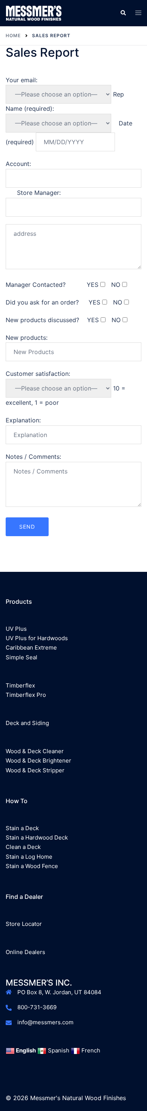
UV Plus (16, 628)
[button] (123, 13)
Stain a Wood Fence (32, 866)
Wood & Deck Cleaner (35, 751)
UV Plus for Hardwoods (37, 638)
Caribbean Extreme (31, 647)
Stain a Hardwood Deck (37, 837)
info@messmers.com (45, 1022)
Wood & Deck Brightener (38, 760)
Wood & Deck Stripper (35, 770)
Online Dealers (25, 952)
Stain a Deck (22, 828)
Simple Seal (21, 657)
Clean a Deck (23, 846)
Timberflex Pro (26, 694)
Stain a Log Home (29, 856)
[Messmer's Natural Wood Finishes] (33, 12)
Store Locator (24, 923)
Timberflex (20, 685)
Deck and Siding (27, 723)
